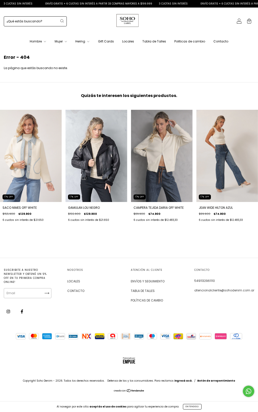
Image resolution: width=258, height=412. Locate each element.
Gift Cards (106, 41)
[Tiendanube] (129, 391)
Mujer (59, 41)
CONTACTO (75, 291)
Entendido (192, 406)
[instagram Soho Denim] (9, 311)
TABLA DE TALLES (143, 291)
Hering (80, 41)
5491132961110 (204, 281)
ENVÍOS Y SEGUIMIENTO (148, 281)
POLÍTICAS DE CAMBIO (147, 300)
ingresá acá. (183, 381)
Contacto (220, 41)
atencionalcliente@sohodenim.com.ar (224, 290)
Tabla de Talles (154, 41)
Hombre (36, 41)
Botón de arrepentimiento (216, 381)
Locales (128, 41)
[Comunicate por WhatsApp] (248, 391)
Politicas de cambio (189, 41)
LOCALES (73, 281)
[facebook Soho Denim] (21, 311)
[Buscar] (62, 21)
